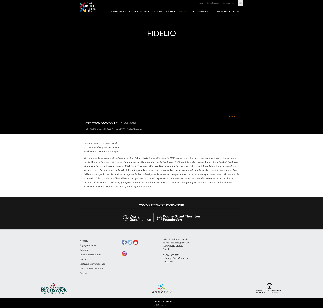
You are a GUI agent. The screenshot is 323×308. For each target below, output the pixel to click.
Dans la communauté (199, 11)
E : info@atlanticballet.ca (175, 258)
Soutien (236, 11)
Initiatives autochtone (163, 11)
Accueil (202, 3)
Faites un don (228, 3)
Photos (232, 116)
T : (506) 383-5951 (171, 255)
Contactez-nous (213, 3)
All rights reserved (160, 305)
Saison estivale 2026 (118, 11)
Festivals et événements (139, 11)
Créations (182, 11)
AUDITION (168, 261)
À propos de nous (220, 11)
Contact (84, 273)
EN (240, 3)
